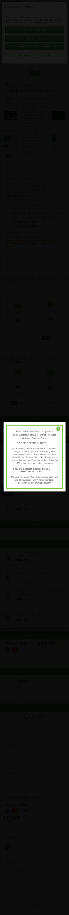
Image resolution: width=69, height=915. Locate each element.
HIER (18, 463)
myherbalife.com (43, 482)
